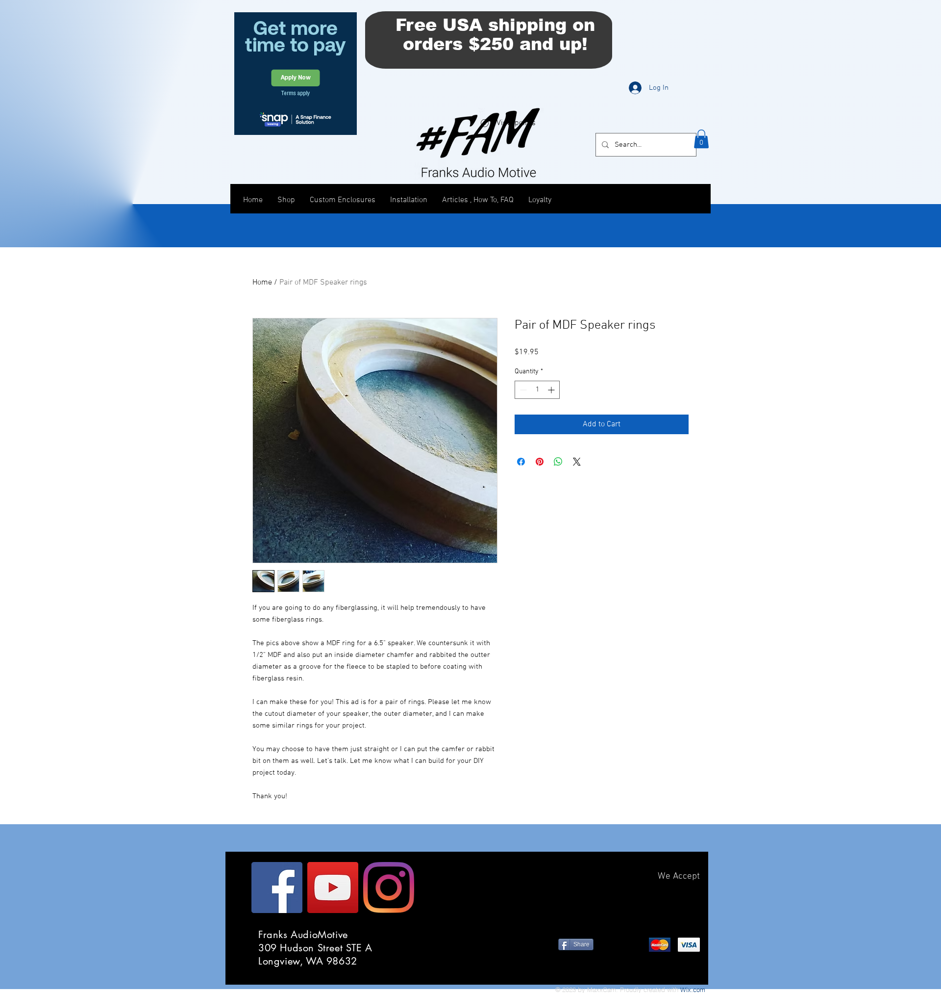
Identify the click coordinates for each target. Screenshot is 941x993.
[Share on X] (577, 462)
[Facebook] (276, 887)
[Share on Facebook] (521, 462)
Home (262, 282)
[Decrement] (522, 389)
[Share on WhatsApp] (558, 462)
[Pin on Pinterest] (539, 462)
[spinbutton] (537, 389)
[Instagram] (388, 887)
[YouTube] (332, 887)
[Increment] (552, 389)
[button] (701, 139)
